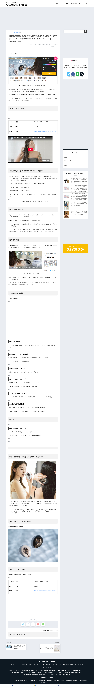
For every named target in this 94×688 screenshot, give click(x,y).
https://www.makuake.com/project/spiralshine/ (45, 131)
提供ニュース (67, 160)
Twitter (69, 76)
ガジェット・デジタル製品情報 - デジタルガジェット (36, 674)
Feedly (77, 76)
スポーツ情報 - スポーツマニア (20, 672)
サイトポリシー (47, 664)
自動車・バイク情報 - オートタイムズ (73, 672)
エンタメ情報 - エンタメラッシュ (29, 670)
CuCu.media (68, 163)
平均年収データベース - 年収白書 (37, 680)
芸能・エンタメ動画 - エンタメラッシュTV (61, 674)
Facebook (73, 76)
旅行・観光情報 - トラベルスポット (53, 672)
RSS (82, 76)
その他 (65, 165)
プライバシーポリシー (35, 664)
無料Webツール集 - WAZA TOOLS (56, 680)
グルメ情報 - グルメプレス (12, 670)
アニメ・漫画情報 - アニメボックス (48, 670)
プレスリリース (54, 630)
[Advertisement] (47, 17)
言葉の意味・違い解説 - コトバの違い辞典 (76, 680)
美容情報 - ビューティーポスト (81, 670)
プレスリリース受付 (83, 3)
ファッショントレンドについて (61, 3)
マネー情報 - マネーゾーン (36, 672)
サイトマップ (80, 664)
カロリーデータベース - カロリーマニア (18, 680)
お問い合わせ (73, 3)
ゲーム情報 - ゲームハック (65, 670)
